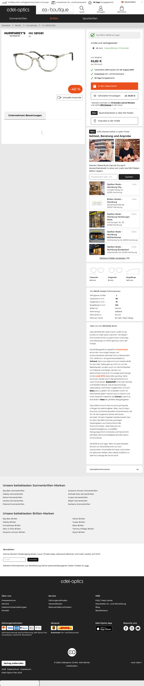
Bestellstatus (101, 610)
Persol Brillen (79, 519)
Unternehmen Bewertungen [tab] (25, 115)
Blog (97, 607)
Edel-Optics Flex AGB (12, 672)
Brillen (18, 25)
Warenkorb (121, 12)
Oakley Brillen (9, 522)
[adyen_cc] (4, 628)
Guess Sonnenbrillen (78, 497)
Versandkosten (55, 604)
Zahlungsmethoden (58, 600)
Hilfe (97, 596)
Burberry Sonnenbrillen (79, 504)
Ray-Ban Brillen (10, 519)
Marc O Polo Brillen (12, 529)
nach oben (136, 662)
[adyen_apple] (31, 628)
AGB (4, 669)
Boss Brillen (78, 525)
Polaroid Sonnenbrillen (13, 504)
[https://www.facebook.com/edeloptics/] (125, 628)
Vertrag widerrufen (13, 663)
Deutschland (130, 2)
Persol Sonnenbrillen (12, 497)
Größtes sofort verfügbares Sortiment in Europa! (28, 2)
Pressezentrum (9, 600)
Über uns (6, 596)
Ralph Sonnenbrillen (77, 501)
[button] (18, 10)
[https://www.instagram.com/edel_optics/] (132, 628)
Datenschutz (13, 669)
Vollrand (118, 311)
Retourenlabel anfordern (60, 607)
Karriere (5, 604)
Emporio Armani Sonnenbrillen (83, 490)
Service (52, 596)
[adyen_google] (38, 628)
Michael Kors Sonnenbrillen (81, 494)
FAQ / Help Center (104, 600)
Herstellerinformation (100, 469)
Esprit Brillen (79, 532)
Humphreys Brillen (12, 525)
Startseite (6, 25)
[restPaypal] (24, 628)
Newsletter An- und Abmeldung (110, 604)
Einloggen (101, 12)
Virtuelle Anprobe (72, 97)
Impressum (25, 669)
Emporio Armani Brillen (14, 532)
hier (87, 565)
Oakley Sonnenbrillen (13, 494)
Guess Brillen (79, 522)
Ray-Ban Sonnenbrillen (13, 490)
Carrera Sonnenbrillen (13, 501)
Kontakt (5, 610)
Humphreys (31, 25)
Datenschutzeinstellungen (14, 607)
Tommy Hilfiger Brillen (83, 529)
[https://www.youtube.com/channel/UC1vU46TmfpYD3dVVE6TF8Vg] (138, 628)
